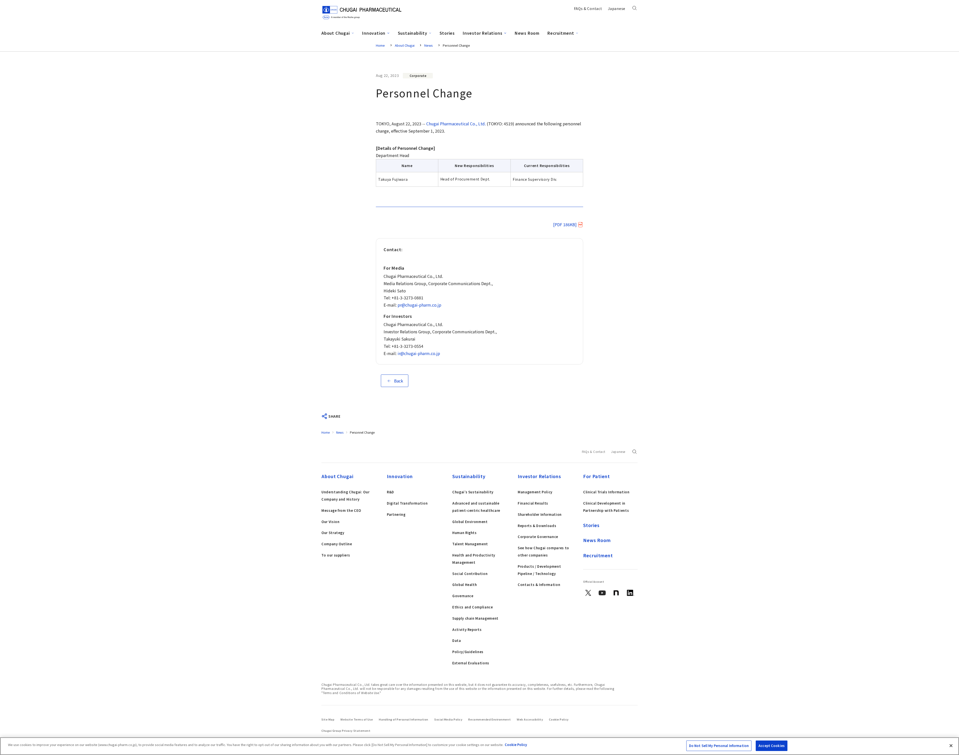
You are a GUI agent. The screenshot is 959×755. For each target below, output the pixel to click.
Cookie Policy (516, 744)
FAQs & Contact (588, 8)
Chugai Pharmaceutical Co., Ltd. (456, 124)
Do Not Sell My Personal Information (719, 745)
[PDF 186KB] (565, 224)
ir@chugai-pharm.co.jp (419, 353)
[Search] (634, 9)
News (428, 45)
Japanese (616, 8)
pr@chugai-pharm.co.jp (419, 305)
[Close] (951, 745)
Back (398, 381)
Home (380, 45)
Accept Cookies (771, 745)
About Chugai (405, 45)
